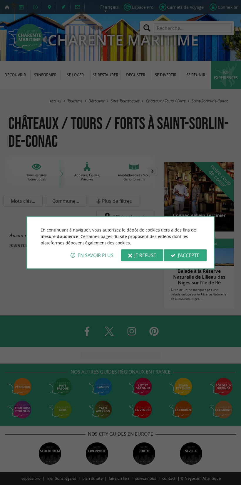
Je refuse (145, 255)
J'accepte (189, 255)
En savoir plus (95, 255)
